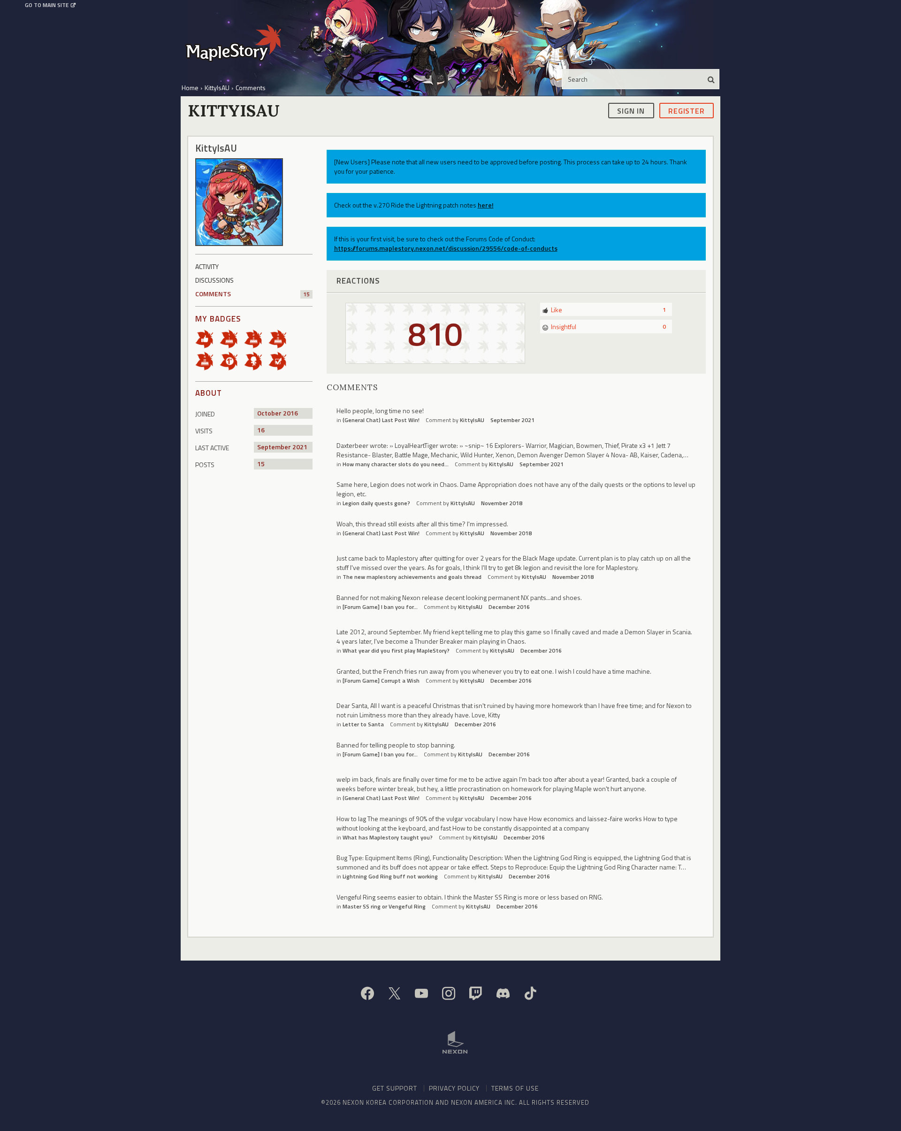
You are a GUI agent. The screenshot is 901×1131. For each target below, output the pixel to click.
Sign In (631, 110)
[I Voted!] (280, 360)
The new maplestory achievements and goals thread (412, 576)
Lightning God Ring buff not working (390, 876)
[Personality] (256, 360)
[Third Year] (280, 338)
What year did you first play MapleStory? (396, 650)
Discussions (214, 280)
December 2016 (509, 606)
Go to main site (47, 5)
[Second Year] (256, 338)
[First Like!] (207, 338)
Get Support (394, 1088)
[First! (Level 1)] (232, 360)
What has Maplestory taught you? (388, 837)
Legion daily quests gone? (376, 503)
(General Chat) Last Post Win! (381, 419)
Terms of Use (515, 1088)
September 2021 (512, 419)
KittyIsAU (472, 419)
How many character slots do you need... (396, 464)
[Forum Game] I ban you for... (380, 606)
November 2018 (501, 503)
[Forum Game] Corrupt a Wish (381, 680)
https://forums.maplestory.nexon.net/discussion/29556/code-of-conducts (445, 248)
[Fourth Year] (207, 360)
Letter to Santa (363, 724)
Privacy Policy (454, 1088)
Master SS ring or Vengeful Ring (384, 906)
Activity (207, 266)
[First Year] (232, 338)
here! (486, 205)
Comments (252, 294)
